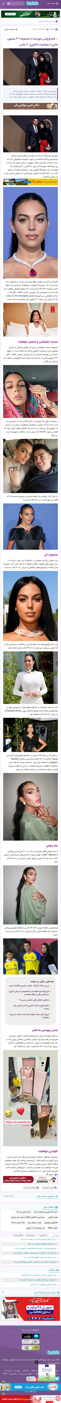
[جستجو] (9, 4)
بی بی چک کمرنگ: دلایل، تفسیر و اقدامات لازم (29, 985)
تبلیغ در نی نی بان (25, 1373)
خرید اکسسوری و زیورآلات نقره (45, 1212)
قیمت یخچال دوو (34, 1222)
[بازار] (30, 1347)
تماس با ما (8, 1370)
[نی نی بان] (32, 3)
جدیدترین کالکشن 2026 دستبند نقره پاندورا (28, 1217)
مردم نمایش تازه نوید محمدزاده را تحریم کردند (38, 1275)
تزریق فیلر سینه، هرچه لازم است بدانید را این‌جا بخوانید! (29, 1016)
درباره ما (17, 1370)
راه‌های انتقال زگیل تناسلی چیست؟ (34, 1000)
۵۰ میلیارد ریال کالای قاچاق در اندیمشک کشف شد (37, 1279)
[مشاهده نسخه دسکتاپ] (3, 3)
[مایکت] (30, 1336)
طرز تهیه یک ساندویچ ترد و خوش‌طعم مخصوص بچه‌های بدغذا (34, 1253)
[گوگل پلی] (30, 1341)
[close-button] (36, 1362)
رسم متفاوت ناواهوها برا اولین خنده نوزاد (42, 1244)
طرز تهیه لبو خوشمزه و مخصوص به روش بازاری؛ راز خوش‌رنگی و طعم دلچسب (29, 993)
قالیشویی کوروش (50, 1222)
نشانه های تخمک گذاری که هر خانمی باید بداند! (31, 1007)
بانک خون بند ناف (18, 1222)
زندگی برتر (13, 1373)
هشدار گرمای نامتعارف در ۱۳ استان (43, 1284)
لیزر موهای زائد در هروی (35, 1228)
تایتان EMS (52, 1228)
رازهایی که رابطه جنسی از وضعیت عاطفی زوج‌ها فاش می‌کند (35, 1262)
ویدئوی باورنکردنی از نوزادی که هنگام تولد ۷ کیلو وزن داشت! (35, 1248)
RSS (5, 1373)
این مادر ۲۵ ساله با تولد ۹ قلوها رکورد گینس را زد (39, 1257)
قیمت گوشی (52, 1217)
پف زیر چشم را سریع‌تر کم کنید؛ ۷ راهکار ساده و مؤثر (38, 1239)
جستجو (25, 1370)
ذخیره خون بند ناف (23, 1212)
